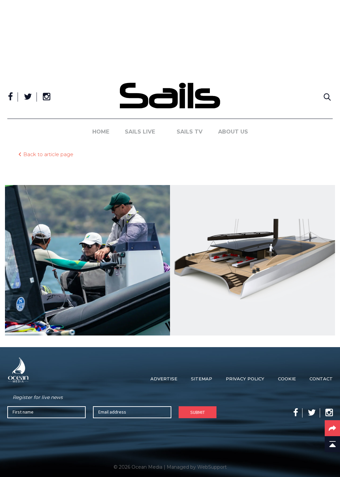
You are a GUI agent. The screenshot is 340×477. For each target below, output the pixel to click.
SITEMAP (201, 378)
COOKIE (287, 378)
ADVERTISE (163, 378)
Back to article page (48, 154)
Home (100, 132)
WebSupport (212, 467)
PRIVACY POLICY (245, 378)
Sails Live (140, 132)
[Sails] (170, 95)
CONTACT (321, 378)
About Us (233, 132)
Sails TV (190, 132)
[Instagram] (46, 97)
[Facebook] (10, 97)
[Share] (332, 428)
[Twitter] (28, 97)
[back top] (332, 444)
